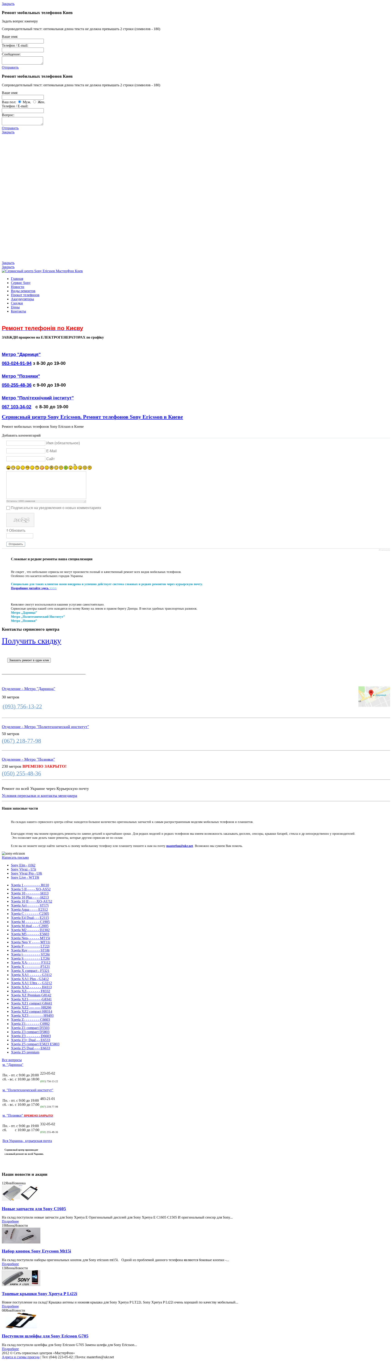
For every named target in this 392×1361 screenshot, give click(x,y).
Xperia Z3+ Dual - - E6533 (30, 1040)
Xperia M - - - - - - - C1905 (30, 922)
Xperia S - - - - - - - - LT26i (30, 958)
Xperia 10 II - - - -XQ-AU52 (31, 901)
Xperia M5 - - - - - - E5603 (30, 934)
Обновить (17, 530)
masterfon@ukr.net (179, 846)
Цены (15, 307)
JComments (384, 550)
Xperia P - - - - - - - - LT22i (30, 946)
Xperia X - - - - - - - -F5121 (30, 967)
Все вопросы (12, 1060)
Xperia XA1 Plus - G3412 (30, 979)
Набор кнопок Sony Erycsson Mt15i (36, 1251)
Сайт (50, 459)
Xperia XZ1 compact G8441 (31, 1003)
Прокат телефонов (25, 295)
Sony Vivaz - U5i (23, 869)
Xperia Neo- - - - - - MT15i (30, 938)
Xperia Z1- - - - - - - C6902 (30, 1024)
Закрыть (8, 4)
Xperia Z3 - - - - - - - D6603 (31, 1036)
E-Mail (51, 451)
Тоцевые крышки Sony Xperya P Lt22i (39, 1293)
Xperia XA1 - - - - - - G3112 (31, 975)
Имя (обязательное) (63, 443)
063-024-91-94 (17, 363)
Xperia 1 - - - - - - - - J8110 (30, 885)
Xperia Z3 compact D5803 (30, 1032)
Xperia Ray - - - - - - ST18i (30, 950)
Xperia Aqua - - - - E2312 (29, 909)
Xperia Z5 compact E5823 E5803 (35, 1044)
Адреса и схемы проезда (20, 1357)
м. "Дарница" (12, 1065)
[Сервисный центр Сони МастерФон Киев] (42, 271)
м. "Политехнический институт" (27, 1090)
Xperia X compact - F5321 (30, 971)
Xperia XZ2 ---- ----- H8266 (31, 1007)
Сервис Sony (21, 283)
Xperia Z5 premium (25, 1052)
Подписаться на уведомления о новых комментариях (56, 508)
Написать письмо (15, 857)
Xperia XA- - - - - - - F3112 (30, 962)
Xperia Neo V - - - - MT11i (30, 942)
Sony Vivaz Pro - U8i (26, 873)
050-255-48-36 (17, 384)
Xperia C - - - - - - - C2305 (30, 914)
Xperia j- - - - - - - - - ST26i (30, 954)
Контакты (18, 311)
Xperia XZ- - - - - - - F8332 (30, 991)
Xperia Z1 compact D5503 (30, 1028)
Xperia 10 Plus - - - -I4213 (30, 897)
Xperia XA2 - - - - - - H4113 (31, 987)
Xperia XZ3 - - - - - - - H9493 (32, 1015)
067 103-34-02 (16, 406)
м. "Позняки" (27, 1115)
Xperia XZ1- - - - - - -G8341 (31, 999)
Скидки (17, 303)
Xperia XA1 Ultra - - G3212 (31, 983)
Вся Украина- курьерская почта (27, 1141)
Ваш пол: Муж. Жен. (23, 102)
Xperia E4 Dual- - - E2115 (30, 918)
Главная (17, 279)
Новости (17, 287)
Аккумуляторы (22, 299)
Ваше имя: (10, 36)
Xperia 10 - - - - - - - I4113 (30, 893)
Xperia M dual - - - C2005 (30, 926)
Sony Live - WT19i (25, 877)
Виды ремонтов (23, 291)
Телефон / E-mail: (15, 45)
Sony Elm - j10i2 (23, 865)
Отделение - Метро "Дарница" (28, 688)
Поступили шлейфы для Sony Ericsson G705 (45, 1336)
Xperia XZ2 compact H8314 (31, 1011)
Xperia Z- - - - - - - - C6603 (30, 1020)
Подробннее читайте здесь (30, 588)
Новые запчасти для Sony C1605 (34, 1208)
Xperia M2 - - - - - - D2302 (30, 930)
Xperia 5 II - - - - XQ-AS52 (31, 889)
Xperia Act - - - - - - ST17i (30, 905)
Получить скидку (31, 640)
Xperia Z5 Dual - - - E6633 (30, 1048)
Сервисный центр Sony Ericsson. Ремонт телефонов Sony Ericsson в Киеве (92, 417)
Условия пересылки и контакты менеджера (39, 795)
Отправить (10, 67)
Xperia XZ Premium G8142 (31, 995)
